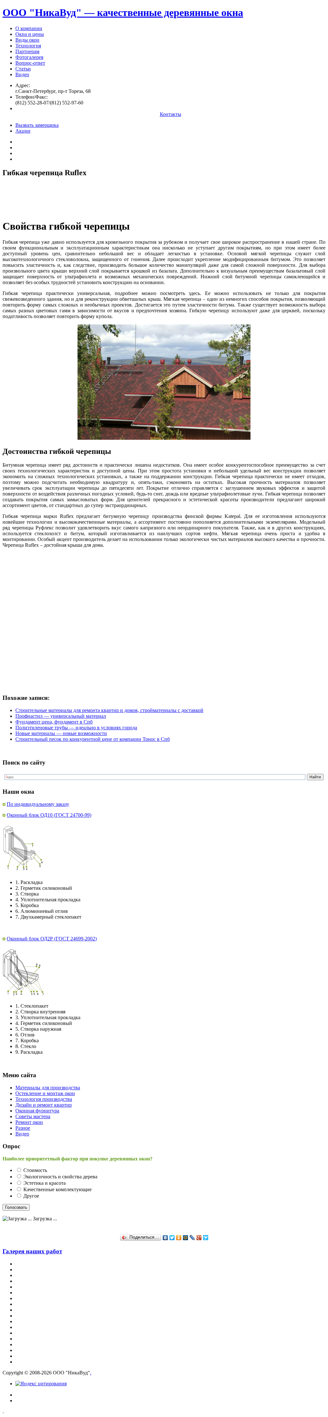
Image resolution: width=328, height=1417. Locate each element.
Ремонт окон (29, 1122)
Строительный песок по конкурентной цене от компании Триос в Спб (92, 739)
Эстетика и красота (44, 1183)
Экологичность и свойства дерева (60, 1176)
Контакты (170, 114)
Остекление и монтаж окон (45, 1093)
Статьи (23, 68)
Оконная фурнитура (37, 1110)
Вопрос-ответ (30, 63)
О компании (28, 28)
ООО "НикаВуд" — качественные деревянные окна (123, 12)
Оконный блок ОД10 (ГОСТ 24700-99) (49, 815)
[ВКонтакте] (165, 1237)
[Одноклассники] (179, 1237)
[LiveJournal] (192, 1237)
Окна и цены (29, 34)
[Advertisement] (119, 198)
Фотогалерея (29, 57)
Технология (28, 45)
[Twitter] (172, 1237)
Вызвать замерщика (37, 125)
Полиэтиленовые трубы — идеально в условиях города (76, 727)
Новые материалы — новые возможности (61, 733)
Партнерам (27, 51)
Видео (22, 74)
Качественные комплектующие (57, 1189)
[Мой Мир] (185, 1237)
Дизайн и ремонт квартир (43, 1105)
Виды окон (27, 40)
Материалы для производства (47, 1087)
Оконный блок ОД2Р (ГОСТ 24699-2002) (52, 938)
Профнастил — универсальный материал (60, 716)
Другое (31, 1196)
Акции (22, 131)
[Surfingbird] (205, 1237)
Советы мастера (32, 1116)
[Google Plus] (199, 1237)
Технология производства (43, 1099)
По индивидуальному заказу (38, 804)
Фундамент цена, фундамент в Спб (54, 722)
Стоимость (35, 1170)
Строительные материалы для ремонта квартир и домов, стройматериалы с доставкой (109, 710)
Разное (22, 1128)
